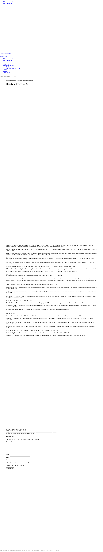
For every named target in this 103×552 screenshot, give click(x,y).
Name (8, 454)
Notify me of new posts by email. (16, 465)
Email (8, 457)
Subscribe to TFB (4, 56)
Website (8, 460)
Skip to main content (8, 3)
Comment (9, 441)
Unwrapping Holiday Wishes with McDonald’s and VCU (20, 433)
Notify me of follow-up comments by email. (18, 462)
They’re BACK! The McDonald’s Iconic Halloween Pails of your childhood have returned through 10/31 (31, 432)
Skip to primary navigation (9, 2)
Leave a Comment (28, 80)
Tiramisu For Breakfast (5, 53)
